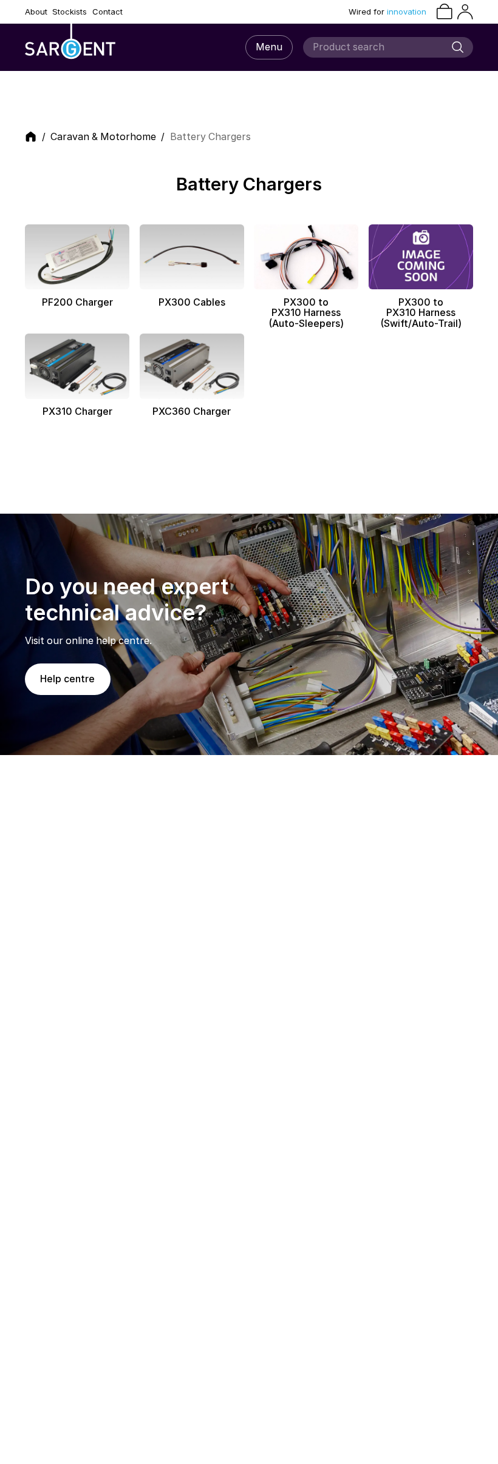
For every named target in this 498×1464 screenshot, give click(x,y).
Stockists (69, 12)
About (36, 12)
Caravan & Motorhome (103, 137)
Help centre (67, 679)
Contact (107, 12)
